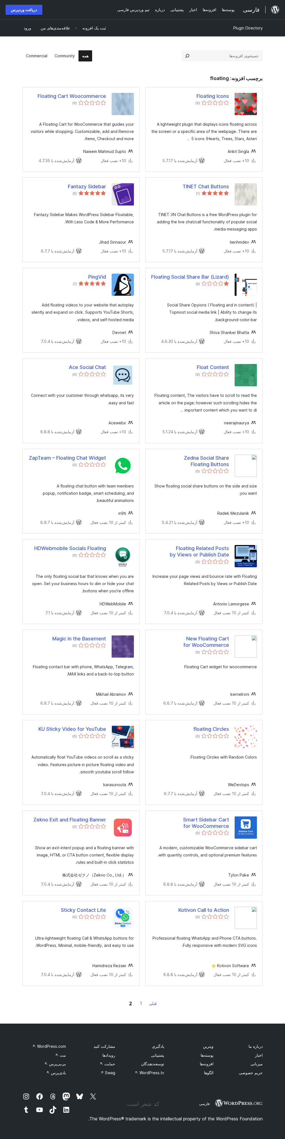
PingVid (97, 277)
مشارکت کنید (104, 1046)
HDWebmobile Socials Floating (70, 548)
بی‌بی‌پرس (55, 1063)
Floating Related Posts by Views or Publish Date (199, 551)
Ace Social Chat (87, 367)
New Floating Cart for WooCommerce (206, 642)
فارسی (204, 1103)
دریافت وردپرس (24, 9)
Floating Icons (212, 96)
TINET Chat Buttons (206, 186)
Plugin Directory (248, 28)
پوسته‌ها (207, 1055)
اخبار (259, 1055)
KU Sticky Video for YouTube (72, 729)
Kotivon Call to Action (203, 910)
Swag (107, 1072)
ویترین (208, 1046)
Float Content (213, 367)
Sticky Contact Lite (83, 910)
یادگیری (158, 1046)
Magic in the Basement (79, 639)
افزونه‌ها (206, 1063)
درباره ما (256, 1046)
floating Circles (211, 729)
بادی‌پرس (56, 1072)
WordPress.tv (149, 1072)
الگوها (208, 1072)
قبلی (153, 1003)
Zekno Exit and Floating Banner (69, 820)
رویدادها (108, 1055)
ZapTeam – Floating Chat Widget (67, 458)
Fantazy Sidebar (87, 186)
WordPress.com (49, 1046)
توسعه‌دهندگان (152, 1063)
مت (60, 1055)
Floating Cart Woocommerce (72, 96)
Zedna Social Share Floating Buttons (206, 461)
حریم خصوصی (251, 1072)
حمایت (107, 1063)
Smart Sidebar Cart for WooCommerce (206, 823)
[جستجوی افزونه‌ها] (187, 55)
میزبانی (256, 1063)
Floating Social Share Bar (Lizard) (190, 277)
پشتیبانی (157, 1055)
